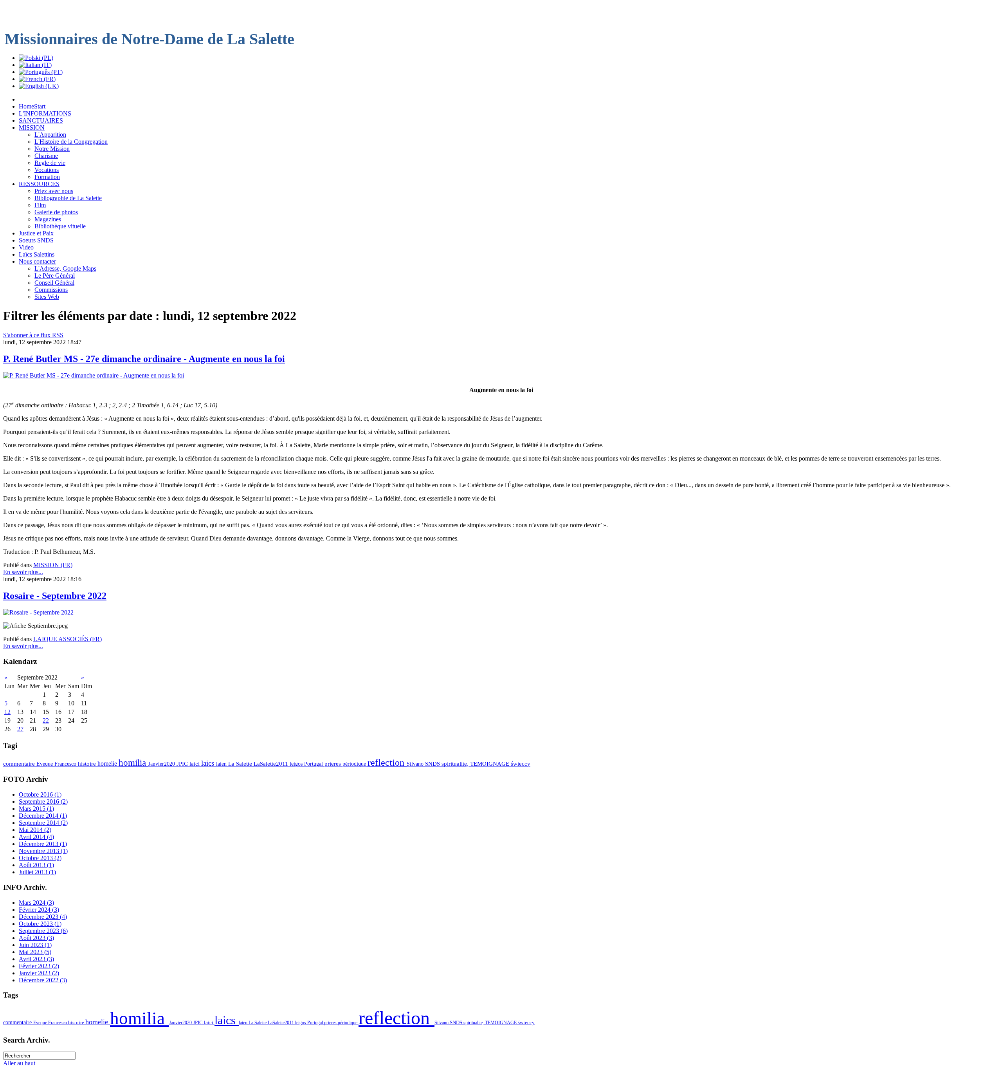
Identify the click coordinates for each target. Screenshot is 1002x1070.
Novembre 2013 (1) (43, 851)
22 (46, 720)
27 (20, 729)
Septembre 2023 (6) (43, 930)
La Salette (241, 764)
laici (195, 764)
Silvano (416, 764)
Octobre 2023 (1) (40, 923)
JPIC (183, 764)
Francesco (66, 764)
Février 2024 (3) (39, 909)
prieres (333, 764)
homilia (133, 762)
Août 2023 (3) (36, 937)
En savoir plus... (23, 572)
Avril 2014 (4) (36, 836)
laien (222, 764)
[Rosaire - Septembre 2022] (38, 612)
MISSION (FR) (52, 565)
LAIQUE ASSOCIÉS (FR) (67, 639)
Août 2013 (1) (36, 865)
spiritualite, (456, 764)
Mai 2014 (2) (35, 829)
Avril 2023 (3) (36, 959)
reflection (387, 762)
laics (208, 763)
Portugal (314, 764)
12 (7, 712)
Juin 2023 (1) (35, 945)
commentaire (19, 764)
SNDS (433, 764)
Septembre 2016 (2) (43, 801)
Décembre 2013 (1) (43, 843)
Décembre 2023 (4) (43, 916)
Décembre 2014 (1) (43, 815)
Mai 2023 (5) (35, 952)
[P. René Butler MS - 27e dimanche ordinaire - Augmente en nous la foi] (93, 375)
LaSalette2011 (272, 764)
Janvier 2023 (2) (39, 973)
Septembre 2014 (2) (43, 822)
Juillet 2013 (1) (37, 872)
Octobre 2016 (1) (40, 794)
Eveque (45, 764)
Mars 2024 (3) (36, 902)
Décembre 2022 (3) (43, 980)
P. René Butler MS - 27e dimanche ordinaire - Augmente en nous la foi (144, 359)
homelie (108, 763)
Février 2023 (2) (39, 966)
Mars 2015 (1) (36, 808)
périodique (355, 764)
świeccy (520, 764)
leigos (297, 764)
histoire (87, 764)
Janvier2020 (162, 764)
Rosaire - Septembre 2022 (54, 596)
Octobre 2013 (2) (40, 858)
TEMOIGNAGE (490, 764)
